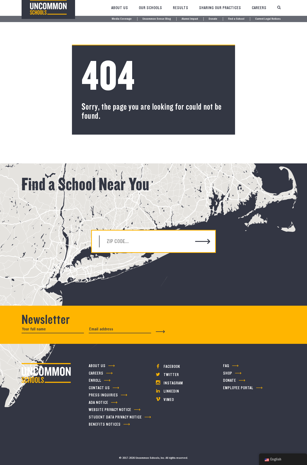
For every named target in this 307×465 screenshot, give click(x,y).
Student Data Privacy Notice (115, 417)
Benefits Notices (105, 424)
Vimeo (168, 399)
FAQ (226, 366)
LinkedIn (171, 391)
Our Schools (150, 8)
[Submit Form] (160, 331)
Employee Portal (238, 388)
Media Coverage (122, 19)
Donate (213, 19)
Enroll (95, 380)
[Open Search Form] (278, 8)
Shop (227, 373)
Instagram (173, 383)
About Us (119, 8)
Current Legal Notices (268, 19)
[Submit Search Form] (202, 242)
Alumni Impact (190, 19)
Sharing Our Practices (220, 8)
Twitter (171, 374)
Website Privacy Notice (110, 409)
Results (180, 8)
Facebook (171, 366)
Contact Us (99, 388)
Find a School (236, 19)
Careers (259, 8)
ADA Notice (98, 402)
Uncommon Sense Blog (156, 19)
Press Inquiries (103, 395)
